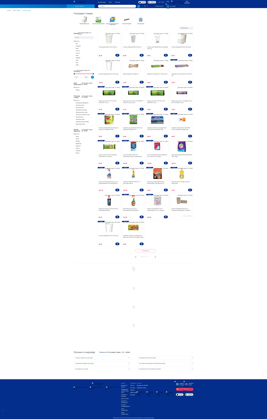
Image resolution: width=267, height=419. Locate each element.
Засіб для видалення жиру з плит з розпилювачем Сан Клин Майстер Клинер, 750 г (108, 182)
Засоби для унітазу (80, 119)
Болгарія (78, 141)
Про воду (117, 2)
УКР (159, 2)
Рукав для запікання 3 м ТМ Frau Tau (157, 74)
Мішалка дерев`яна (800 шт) (131, 74)
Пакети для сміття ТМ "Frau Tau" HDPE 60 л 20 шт (156, 101)
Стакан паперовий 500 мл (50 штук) (108, 74)
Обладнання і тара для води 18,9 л (124, 391)
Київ (168, 1)
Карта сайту (130, 417)
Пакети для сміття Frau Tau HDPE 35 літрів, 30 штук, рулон (133, 101)
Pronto (77, 60)
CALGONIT (78, 46)
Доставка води (101, 2)
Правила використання (149, 417)
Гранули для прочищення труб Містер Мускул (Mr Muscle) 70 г (155, 182)
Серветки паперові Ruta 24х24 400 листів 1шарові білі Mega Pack (181, 128)
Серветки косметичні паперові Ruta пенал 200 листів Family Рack (156, 128)
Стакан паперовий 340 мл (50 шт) (132, 47)
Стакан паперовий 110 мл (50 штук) (108, 235)
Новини (132, 390)
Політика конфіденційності (125, 405)
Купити (117, 55)
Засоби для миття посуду (81, 112)
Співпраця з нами (141, 387)
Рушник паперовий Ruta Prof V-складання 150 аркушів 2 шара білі (181, 209)
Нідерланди (78, 143)
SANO (77, 65)
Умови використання (124, 413)
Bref (77, 43)
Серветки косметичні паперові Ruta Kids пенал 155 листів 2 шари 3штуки (133, 236)
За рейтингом (184, 28)
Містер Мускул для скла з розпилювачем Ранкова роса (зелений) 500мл (131, 209)
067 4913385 (187, 2)
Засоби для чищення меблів (82, 121)
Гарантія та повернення (124, 401)
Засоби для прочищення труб (82, 114)
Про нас (132, 385)
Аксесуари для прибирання (82, 102)
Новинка (78, 89)
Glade (77, 55)
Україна (77, 153)
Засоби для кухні (79, 107)
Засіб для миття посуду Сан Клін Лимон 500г (181, 182)
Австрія (77, 138)
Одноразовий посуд (80, 124)
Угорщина (78, 150)
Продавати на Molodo (142, 385)
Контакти (132, 394)
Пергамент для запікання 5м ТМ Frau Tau (182, 74)
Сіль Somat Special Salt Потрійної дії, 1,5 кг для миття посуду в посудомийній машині (157, 155)
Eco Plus (78, 50)
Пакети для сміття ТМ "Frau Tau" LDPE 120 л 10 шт (107, 101)
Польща (77, 148)
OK (92, 77)
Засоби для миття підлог (81, 109)
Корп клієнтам (124, 398)
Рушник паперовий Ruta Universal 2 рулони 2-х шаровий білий (108, 128)
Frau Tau (78, 53)
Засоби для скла (79, 117)
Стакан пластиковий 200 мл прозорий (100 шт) (157, 47)
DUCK (77, 48)
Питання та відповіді (124, 395)
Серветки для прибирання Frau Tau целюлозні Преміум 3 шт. (132, 128)
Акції (110, 2)
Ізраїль (77, 136)
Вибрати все (76, 41)
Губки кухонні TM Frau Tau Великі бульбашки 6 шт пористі (108, 155)
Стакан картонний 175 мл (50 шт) (108, 47)
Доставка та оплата (124, 386)
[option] (84, 20)
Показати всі (103, 352)
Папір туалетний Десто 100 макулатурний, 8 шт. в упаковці (155, 209)
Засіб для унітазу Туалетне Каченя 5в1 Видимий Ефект (108, 209)
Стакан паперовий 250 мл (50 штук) (181, 47)
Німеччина (78, 145)
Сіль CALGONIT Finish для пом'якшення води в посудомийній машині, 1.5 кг (132, 155)
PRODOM (78, 57)
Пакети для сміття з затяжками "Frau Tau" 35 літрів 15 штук (182, 101)
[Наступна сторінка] (155, 256)
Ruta (77, 62)
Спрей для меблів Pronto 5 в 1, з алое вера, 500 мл (132, 182)
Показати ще (145, 250)
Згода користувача (124, 409)
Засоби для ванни (80, 105)
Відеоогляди (133, 392)
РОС (163, 2)
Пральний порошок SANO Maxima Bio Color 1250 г (182, 155)
